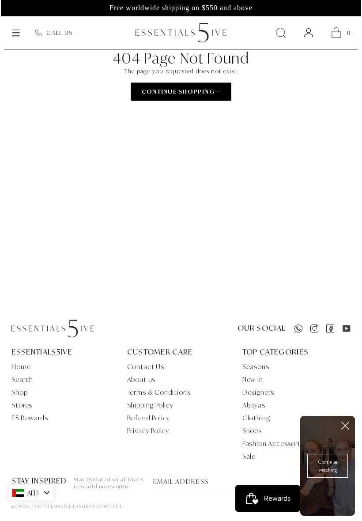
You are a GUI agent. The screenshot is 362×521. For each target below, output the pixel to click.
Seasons (255, 366)
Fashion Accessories (274, 443)
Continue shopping (178, 91)
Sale (249, 456)
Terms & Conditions (159, 392)
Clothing (256, 418)
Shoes (252, 431)
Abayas (253, 405)
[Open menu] (15, 32)
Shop (19, 392)
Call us (59, 33)
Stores (21, 405)
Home (20, 366)
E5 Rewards (29, 418)
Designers (258, 392)
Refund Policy (148, 418)
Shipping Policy (150, 405)
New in (252, 379)
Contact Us (145, 366)
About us (141, 379)
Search (22, 379)
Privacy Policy (148, 431)
